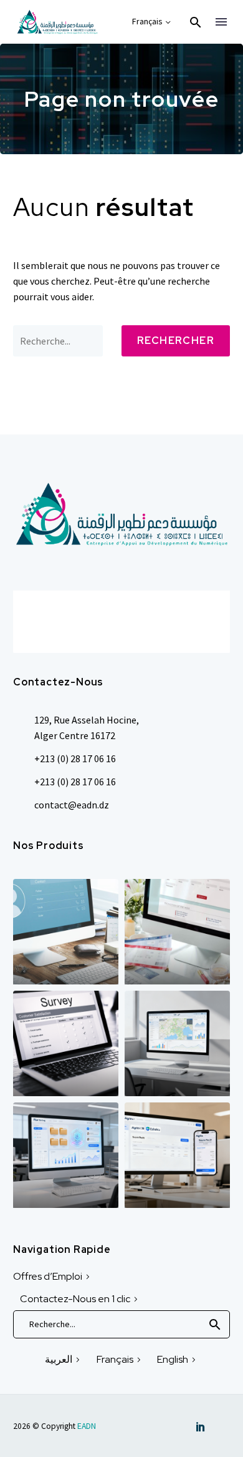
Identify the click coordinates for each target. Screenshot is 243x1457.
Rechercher (175, 340)
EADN (86, 1426)
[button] (195, 22)
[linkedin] (201, 1426)
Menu (221, 21)
